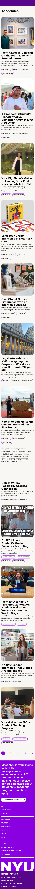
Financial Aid (7, 880)
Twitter (4, 823)
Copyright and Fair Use (11, 851)
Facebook (5, 827)
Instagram (5, 819)
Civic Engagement (8, 624)
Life (2, 806)
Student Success (8, 886)
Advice (4, 813)
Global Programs (8, 313)
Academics (6, 810)
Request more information (12, 800)
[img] (17, 33)
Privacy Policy (7, 847)
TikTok (4, 834)
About (4, 844)
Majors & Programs (20, 69)
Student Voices (7, 73)
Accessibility (7, 854)
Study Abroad (6, 137)
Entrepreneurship (8, 499)
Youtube (4, 830)
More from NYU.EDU (9, 874)
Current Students (24, 557)
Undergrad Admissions (11, 877)
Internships (6, 69)
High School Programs (11, 883)
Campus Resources (8, 254)
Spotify (4, 837)
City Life (21, 254)
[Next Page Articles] (32, 753)
